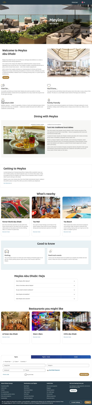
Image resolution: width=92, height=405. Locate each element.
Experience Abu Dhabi (29, 396)
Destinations (26, 388)
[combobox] (7, 361)
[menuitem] (75, 2)
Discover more (6, 232)
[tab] (16, 357)
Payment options (50, 390)
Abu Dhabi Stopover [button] (54, 370)
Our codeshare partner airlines (8, 394)
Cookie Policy (7, 403)
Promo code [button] (6, 374)
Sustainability (4, 398)
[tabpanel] (46, 141)
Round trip (7, 361)
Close (87, 402)
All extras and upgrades (52, 386)
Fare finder (26, 394)
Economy (23, 361)
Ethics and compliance (6, 396)
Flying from (7, 365)
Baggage (49, 388)
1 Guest (16, 361)
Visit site (6, 77)
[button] (83, 2)
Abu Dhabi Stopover (28, 398)
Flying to (50, 365)
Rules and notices (50, 398)
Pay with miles (30, 374)
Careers (3, 390)
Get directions (7, 183)
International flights (28, 390)
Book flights (26, 386)
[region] (46, 402)
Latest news (3, 388)
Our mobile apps (50, 392)
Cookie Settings (75, 402)
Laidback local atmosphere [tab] (54, 124)
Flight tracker (27, 392)
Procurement (50, 394)
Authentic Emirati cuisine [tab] (37, 124)
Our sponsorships (5, 392)
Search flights (84, 374)
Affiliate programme (51, 396)
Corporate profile (5, 386)
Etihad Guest (75, 2)
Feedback (73, 390)
